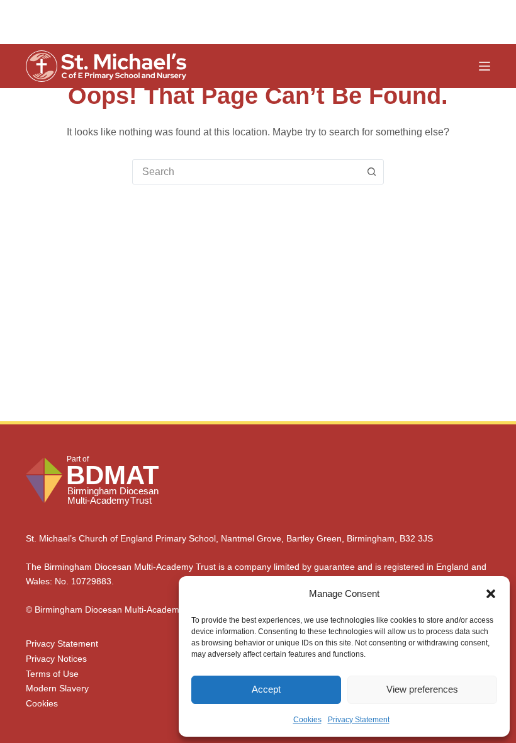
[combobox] (246, 171)
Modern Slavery (57, 688)
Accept (266, 689)
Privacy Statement (359, 719)
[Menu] (484, 66)
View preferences (422, 689)
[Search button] (371, 172)
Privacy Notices (56, 659)
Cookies (307, 719)
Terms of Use (52, 674)
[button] (491, 593)
